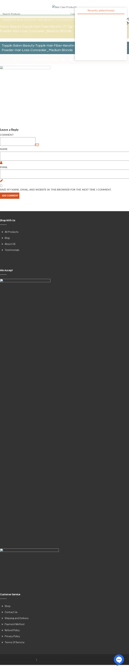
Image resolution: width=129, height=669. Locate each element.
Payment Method (14, 624)
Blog (7, 237)
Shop (13, 19)
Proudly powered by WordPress (18, 659)
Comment (7, 135)
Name (4, 149)
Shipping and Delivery (17, 618)
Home (6, 19)
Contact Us (11, 612)
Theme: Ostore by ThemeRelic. (54, 659)
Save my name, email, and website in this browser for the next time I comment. (56, 190)
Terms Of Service (15, 642)
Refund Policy (12, 630)
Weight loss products (60, 19)
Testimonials (12, 250)
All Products (11, 231)
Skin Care (23, 19)
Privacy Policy (12, 636)
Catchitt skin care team (39, 59)
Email (4, 167)
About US (10, 243)
